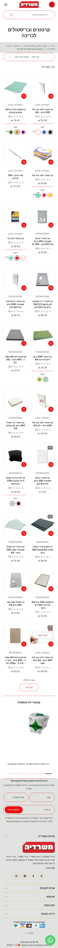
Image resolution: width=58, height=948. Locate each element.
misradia (24, 942)
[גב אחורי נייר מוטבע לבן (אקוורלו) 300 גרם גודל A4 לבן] (42, 279)
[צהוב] (50, 195)
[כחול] (44, 132)
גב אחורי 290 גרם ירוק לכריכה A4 (42, 358)
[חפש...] (11, 14)
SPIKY (10, 945)
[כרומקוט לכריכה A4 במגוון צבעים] (15, 87)
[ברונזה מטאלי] (17, 132)
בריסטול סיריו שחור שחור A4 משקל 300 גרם (42, 549)
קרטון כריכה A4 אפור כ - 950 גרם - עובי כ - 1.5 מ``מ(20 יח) (15, 660)
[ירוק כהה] (11, 132)
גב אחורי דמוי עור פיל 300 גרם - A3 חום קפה (42, 660)
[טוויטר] (41, 876)
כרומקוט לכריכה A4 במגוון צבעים (15, 111)
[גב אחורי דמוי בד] (15, 216)
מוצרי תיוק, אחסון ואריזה (35, 46)
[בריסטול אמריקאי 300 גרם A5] (15, 580)
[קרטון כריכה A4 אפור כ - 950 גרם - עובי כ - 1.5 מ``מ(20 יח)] (15, 635)
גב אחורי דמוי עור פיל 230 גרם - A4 (42, 111)
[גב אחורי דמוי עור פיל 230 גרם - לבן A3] (42, 401)
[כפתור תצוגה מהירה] (50, 96)
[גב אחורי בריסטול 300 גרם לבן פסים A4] (15, 401)
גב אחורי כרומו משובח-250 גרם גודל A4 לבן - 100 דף (42, 241)
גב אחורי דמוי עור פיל (42, 175)
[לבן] (38, 132)
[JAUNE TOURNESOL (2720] (23, 258)
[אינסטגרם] (16, 876)
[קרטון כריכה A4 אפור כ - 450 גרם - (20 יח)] (15, 335)
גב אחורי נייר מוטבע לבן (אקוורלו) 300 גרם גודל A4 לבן (43, 304)
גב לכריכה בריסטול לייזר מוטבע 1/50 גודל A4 (15, 480)
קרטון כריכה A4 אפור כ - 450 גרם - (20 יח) (15, 359)
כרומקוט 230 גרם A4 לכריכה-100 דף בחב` (42, 605)
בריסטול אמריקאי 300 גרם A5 (15, 603)
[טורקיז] (38, 195)
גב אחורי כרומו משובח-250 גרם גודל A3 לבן (42, 480)
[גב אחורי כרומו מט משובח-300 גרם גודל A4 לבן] (15, 279)
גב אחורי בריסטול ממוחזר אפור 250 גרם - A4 (15, 549)
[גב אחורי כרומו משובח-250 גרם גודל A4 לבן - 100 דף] (42, 216)
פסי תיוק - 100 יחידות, (15, 177)
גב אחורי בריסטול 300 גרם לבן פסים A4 (15, 425)
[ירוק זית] (39, 379)
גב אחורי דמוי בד (15, 238)
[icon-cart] (6, 4)
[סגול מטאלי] (23, 132)
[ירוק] (45, 379)
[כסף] (12, 503)
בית (53, 46)
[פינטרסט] (24, 876)
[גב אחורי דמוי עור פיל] (42, 153)
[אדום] (44, 195)
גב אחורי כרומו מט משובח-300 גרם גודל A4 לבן (15, 304)
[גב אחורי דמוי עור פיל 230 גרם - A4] (42, 87)
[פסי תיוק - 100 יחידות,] (15, 153)
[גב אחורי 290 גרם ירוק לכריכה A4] (42, 335)
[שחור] (50, 132)
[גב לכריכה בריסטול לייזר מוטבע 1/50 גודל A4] (15, 456)
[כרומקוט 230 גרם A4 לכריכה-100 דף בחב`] (42, 580)
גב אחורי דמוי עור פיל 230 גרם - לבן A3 (42, 424)
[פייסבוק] (33, 876)
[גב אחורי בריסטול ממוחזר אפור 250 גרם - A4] (15, 525)
